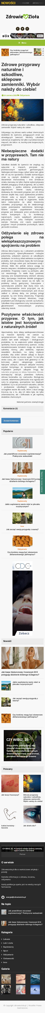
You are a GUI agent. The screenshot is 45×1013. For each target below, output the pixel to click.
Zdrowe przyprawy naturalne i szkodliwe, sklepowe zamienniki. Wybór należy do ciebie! (33, 798)
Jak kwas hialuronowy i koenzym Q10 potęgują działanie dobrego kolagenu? (22, 480)
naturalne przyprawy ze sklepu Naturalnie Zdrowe (22, 372)
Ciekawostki (8, 958)
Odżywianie (25, 95)
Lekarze (6, 939)
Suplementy (22, 451)
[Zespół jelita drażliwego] (22, 989)
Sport (5, 950)
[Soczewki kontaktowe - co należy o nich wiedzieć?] (7, 989)
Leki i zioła (8, 943)
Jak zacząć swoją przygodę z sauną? (22, 529)
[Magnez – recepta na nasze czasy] (37, 979)
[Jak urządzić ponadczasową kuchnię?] (7, 979)
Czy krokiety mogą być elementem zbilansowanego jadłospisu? (21, 52)
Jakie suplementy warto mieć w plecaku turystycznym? (22, 505)
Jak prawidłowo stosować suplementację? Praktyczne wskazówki (22, 455)
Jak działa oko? (29, 825)
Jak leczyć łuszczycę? (10, 795)
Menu (23, 43)
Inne (22, 526)
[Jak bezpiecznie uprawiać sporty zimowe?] (37, 989)
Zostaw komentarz (11, 420)
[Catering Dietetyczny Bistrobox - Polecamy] (22, 35)
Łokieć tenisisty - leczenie (8, 826)
